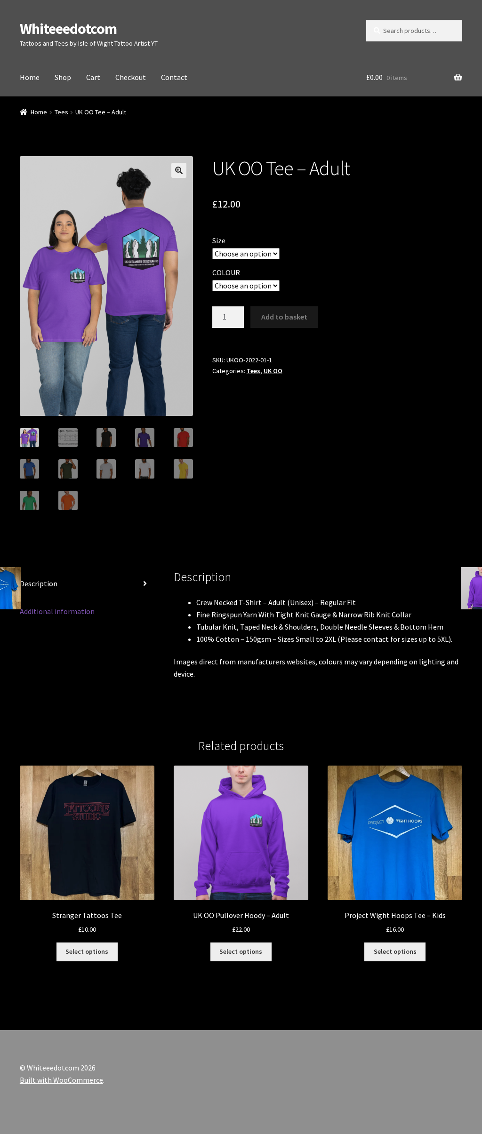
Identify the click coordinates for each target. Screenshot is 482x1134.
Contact (174, 77)
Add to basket (284, 316)
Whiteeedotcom (68, 28)
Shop (63, 77)
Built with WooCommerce (61, 1080)
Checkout (130, 77)
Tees (61, 112)
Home (30, 77)
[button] (178, 170)
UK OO (273, 371)
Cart (93, 77)
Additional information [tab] (57, 611)
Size (218, 240)
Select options (86, 951)
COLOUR (226, 272)
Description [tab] (38, 583)
